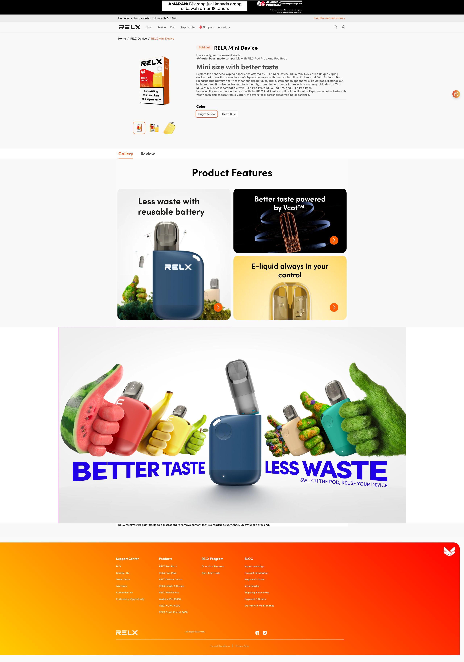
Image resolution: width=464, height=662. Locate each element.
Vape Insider (252, 586)
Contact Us (122, 573)
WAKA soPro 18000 (170, 599)
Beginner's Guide (255, 579)
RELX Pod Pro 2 (168, 566)
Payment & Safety (255, 599)
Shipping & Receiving (257, 592)
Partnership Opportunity (130, 599)
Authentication (124, 592)
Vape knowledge (254, 566)
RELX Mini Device (169, 592)
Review (148, 154)
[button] (330, 18)
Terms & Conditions (220, 646)
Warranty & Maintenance (259, 605)
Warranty (121, 586)
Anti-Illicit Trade (211, 573)
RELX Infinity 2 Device (171, 586)
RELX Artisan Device (170, 579)
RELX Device (138, 38)
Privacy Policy (242, 646)
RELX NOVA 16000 (169, 605)
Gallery (125, 154)
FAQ (118, 566)
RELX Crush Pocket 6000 (173, 612)
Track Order (123, 579)
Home (122, 38)
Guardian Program (213, 566)
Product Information (256, 573)
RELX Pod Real (167, 573)
